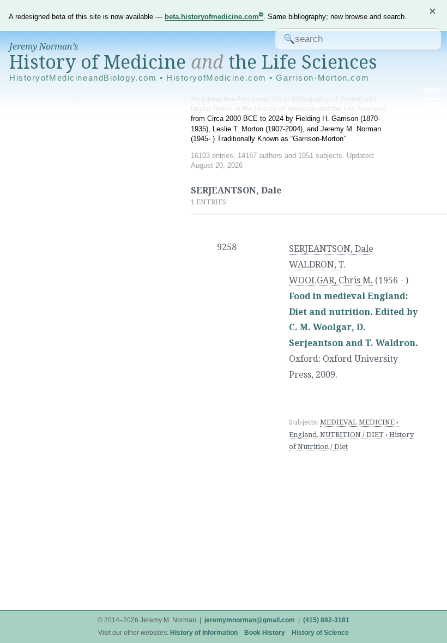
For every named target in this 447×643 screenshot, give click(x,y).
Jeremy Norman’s (43, 46)
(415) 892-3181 (326, 620)
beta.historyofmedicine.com (212, 17)
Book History (264, 632)
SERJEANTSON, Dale (331, 249)
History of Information (204, 632)
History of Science (320, 632)
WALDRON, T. (317, 264)
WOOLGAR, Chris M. (331, 280)
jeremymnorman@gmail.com (249, 620)
